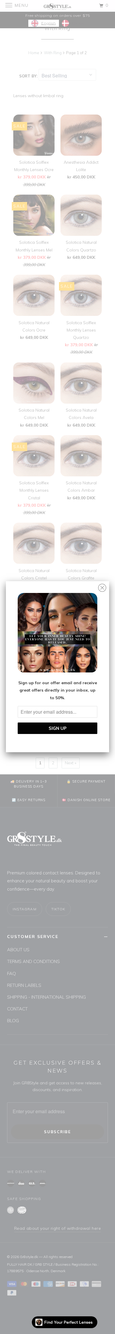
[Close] (102, 586)
